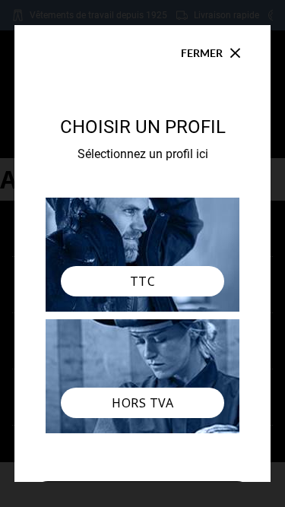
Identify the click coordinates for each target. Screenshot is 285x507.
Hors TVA (142, 403)
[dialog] (142, 253)
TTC (143, 281)
